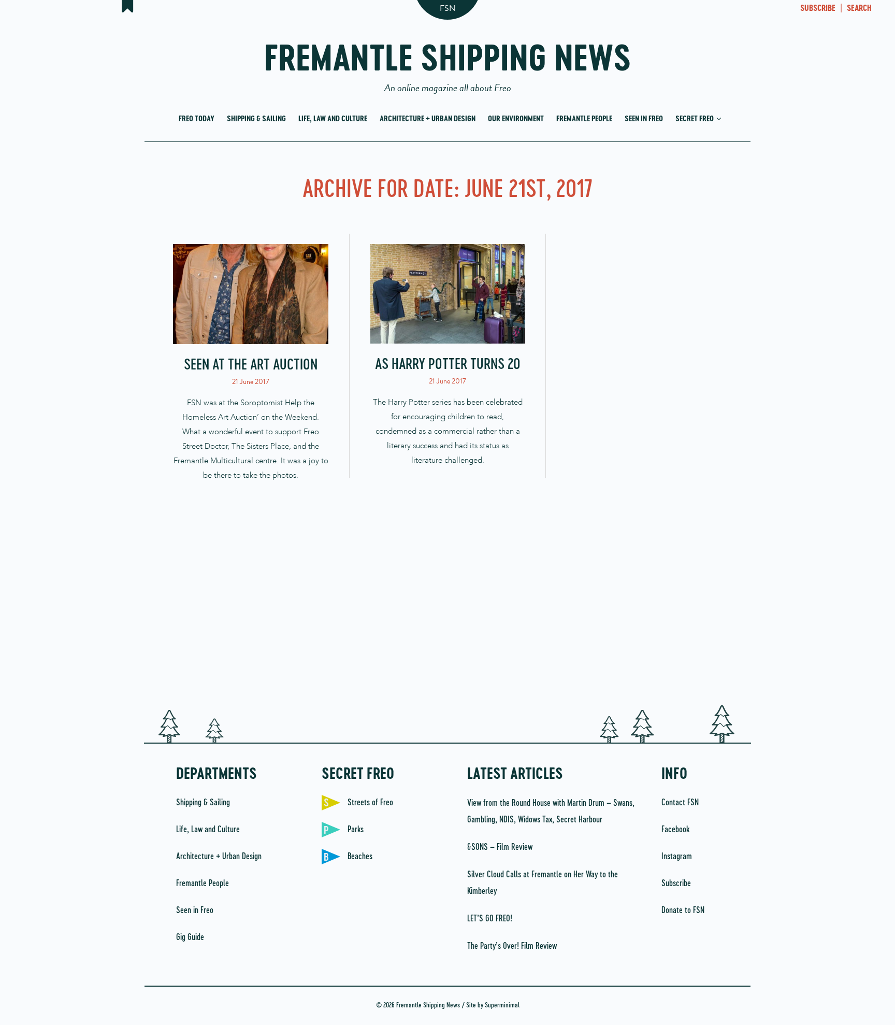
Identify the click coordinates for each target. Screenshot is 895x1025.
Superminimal (502, 1005)
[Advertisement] (447, 612)
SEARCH (859, 9)
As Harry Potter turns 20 (448, 365)
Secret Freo (695, 119)
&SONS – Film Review (499, 847)
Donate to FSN (682, 910)
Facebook (675, 829)
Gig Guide (190, 937)
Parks (356, 829)
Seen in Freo (644, 119)
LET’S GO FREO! (490, 919)
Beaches (360, 856)
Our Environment (516, 119)
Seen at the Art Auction (250, 365)
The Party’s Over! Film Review (512, 946)
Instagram (676, 856)
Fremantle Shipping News (447, 63)
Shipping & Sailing (256, 119)
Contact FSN (680, 803)
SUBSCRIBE (817, 9)
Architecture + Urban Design (427, 119)
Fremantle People (584, 119)
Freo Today (196, 119)
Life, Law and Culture (332, 119)
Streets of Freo (370, 803)
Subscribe (676, 883)
